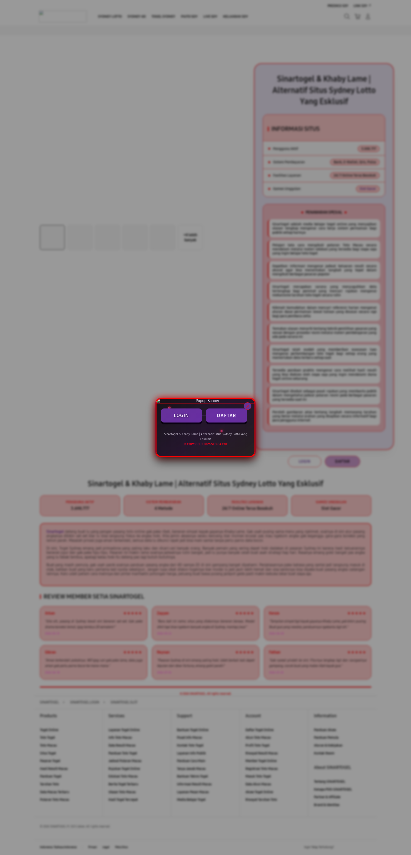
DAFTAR (226, 415)
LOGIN (181, 415)
